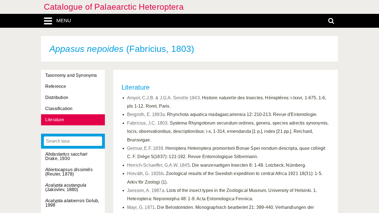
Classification (58, 108)
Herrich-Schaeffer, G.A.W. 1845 (158, 165)
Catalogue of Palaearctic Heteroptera (114, 6)
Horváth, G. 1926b (145, 173)
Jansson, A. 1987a (145, 190)
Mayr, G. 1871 (141, 207)
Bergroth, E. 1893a (146, 114)
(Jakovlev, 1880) (65, 187)
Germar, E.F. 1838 (145, 148)
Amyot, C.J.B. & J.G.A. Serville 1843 (163, 97)
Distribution (56, 97)
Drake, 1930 (66, 156)
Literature (54, 119)
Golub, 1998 (72, 202)
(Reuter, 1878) (69, 171)
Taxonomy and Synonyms (71, 75)
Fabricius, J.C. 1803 (147, 123)
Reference (55, 86)
